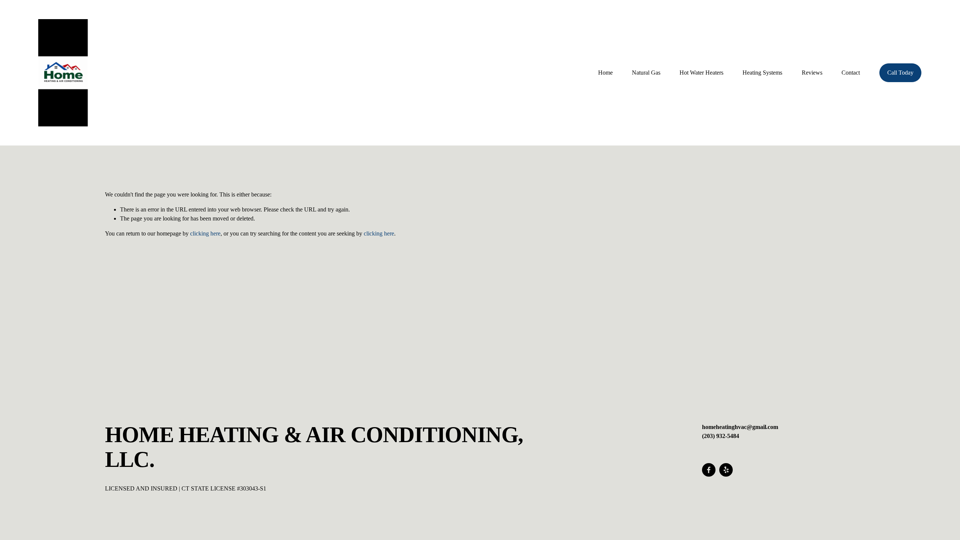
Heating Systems (762, 72)
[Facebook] (709, 470)
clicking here (205, 233)
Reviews (812, 72)
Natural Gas (646, 72)
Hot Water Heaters (701, 72)
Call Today (900, 72)
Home (605, 72)
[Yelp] (726, 470)
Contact (851, 72)
